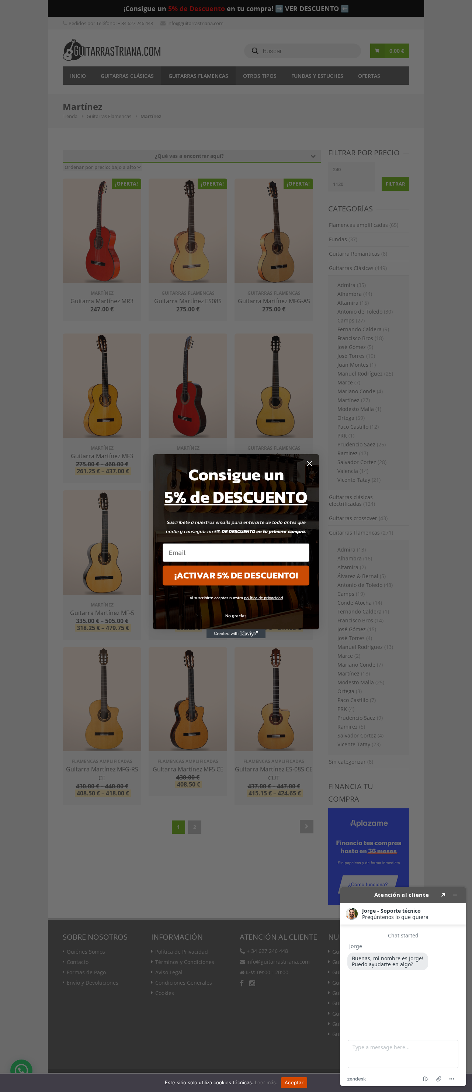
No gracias (236, 615)
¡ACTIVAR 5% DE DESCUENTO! (236, 575)
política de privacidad (263, 598)
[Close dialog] (309, 463)
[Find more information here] (403, 986)
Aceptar (294, 1082)
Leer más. (266, 1082)
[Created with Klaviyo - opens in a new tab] (236, 633)
